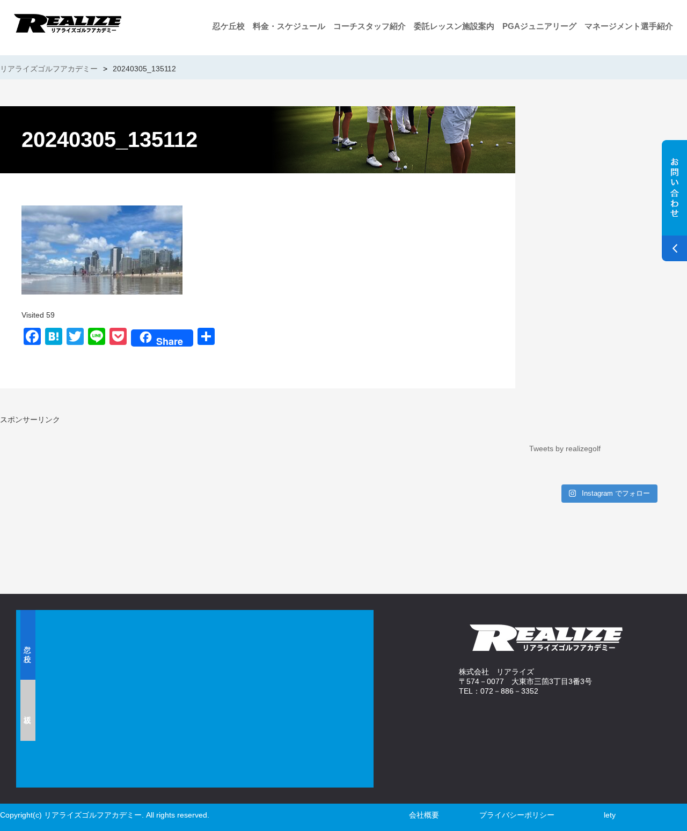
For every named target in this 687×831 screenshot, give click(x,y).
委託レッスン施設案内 (454, 26)
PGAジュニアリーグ (539, 26)
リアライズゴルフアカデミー (49, 68)
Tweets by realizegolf (565, 448)
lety (610, 815)
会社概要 (424, 815)
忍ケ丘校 (229, 26)
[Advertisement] (126, 500)
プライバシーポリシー (516, 815)
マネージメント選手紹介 (628, 26)
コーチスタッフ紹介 (369, 26)
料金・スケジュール (289, 26)
